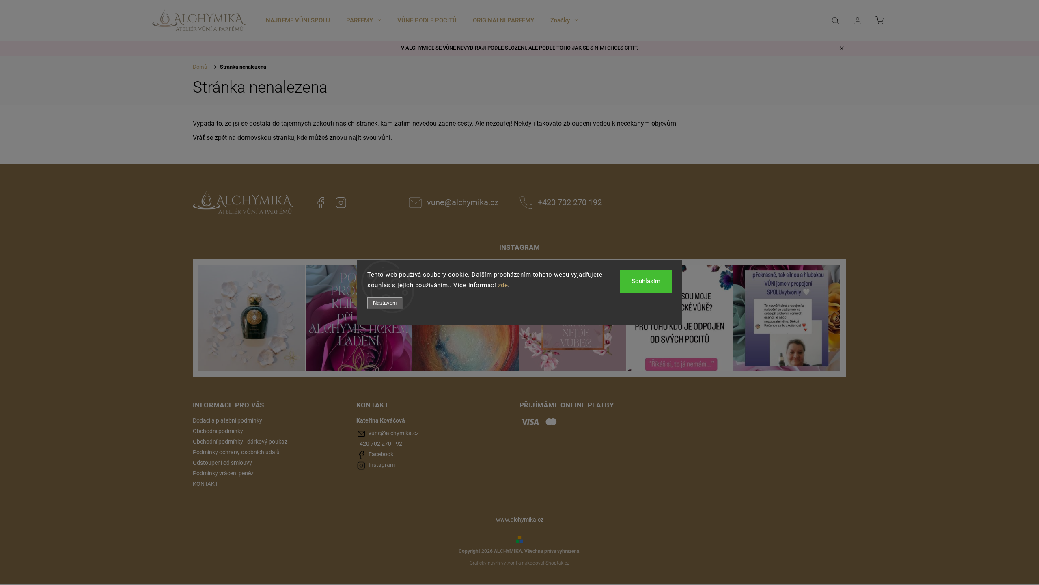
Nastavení (385, 303)
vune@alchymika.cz (462, 202)
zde (503, 285)
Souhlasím (646, 281)
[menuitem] (298, 20)
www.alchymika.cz (519, 519)
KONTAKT (205, 484)
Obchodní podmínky (218, 431)
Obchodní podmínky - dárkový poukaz (240, 441)
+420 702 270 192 (570, 202)
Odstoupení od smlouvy (222, 462)
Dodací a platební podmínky (227, 420)
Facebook (321, 203)
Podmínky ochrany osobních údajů (236, 452)
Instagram (341, 203)
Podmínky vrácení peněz (223, 473)
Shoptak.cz (557, 563)
